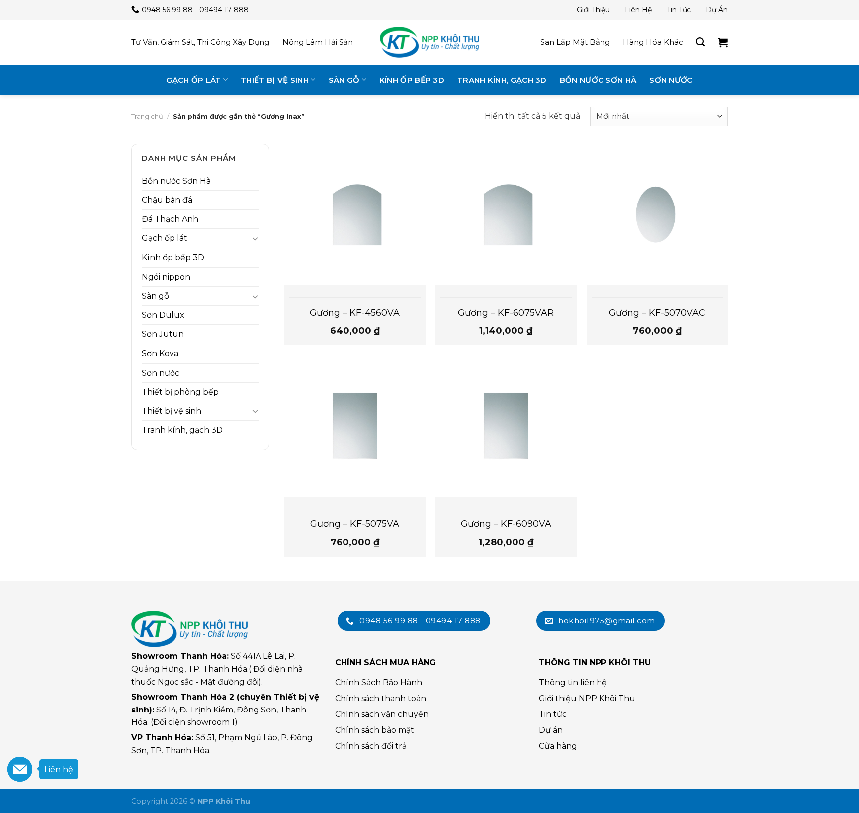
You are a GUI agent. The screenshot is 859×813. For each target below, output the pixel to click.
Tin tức (679, 9)
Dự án (717, 9)
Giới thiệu (593, 9)
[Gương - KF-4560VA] (355, 215)
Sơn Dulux (163, 315)
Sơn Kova (160, 353)
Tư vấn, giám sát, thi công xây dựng (200, 42)
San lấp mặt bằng (575, 42)
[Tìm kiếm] (700, 42)
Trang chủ (147, 116)
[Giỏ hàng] (723, 42)
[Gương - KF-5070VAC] (657, 215)
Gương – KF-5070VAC (657, 312)
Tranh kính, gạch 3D (502, 80)
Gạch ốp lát (193, 80)
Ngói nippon (166, 277)
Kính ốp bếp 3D (411, 80)
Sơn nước (670, 80)
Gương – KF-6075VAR (506, 312)
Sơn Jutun (163, 334)
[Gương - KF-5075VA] (355, 426)
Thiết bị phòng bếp (180, 392)
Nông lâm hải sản (317, 42)
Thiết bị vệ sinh (275, 80)
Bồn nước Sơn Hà (598, 80)
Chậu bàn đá (167, 199)
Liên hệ (638, 9)
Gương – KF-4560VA (355, 312)
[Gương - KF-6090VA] (506, 426)
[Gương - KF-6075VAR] (506, 215)
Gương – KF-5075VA (354, 523)
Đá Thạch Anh (170, 219)
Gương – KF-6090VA (506, 523)
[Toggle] (255, 238)
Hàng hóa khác (653, 42)
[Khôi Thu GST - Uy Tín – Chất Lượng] (429, 42)
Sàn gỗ (344, 80)
